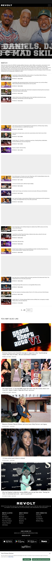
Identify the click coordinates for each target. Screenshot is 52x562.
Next (28, 310)
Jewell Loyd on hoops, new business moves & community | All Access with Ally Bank (29, 191)
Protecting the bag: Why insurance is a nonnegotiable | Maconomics (26, 284)
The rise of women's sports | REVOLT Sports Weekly (22, 183)
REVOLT (5, 54)
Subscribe (38, 515)
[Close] (49, 553)
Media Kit (21, 521)
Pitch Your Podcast (7, 521)
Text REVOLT (39, 519)
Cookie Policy (10, 556)
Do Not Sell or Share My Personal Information (41, 559)
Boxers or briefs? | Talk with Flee (19, 147)
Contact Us (39, 517)
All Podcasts (5, 517)
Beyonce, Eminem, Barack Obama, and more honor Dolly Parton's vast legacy (24, 424)
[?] (26, 337)
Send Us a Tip (22, 519)
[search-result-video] (6, 77)
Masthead (21, 517)
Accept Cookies (27, 559)
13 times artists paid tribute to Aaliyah (13, 458)
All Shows (4, 515)
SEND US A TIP (26, 535)
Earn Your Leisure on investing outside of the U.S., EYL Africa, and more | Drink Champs (30, 292)
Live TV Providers (6, 519)
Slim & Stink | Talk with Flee (17, 241)
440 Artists (5, 525)
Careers (21, 523)
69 (24, 310)
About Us (21, 515)
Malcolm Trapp (7, 356)
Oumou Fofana (7, 496)
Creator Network (6, 523)
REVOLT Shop (39, 521)
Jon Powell (6, 426)
